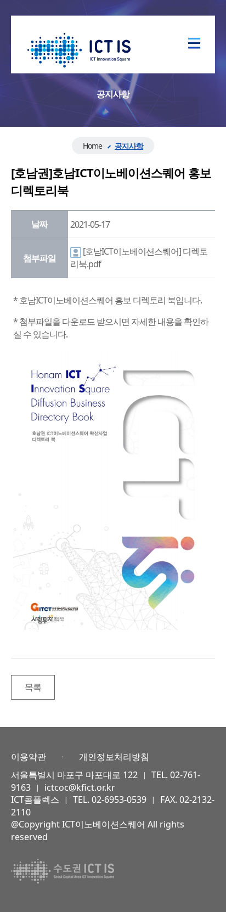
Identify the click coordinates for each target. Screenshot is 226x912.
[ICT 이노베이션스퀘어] (79, 49)
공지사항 (129, 145)
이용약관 (28, 757)
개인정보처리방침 (114, 757)
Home (92, 145)
